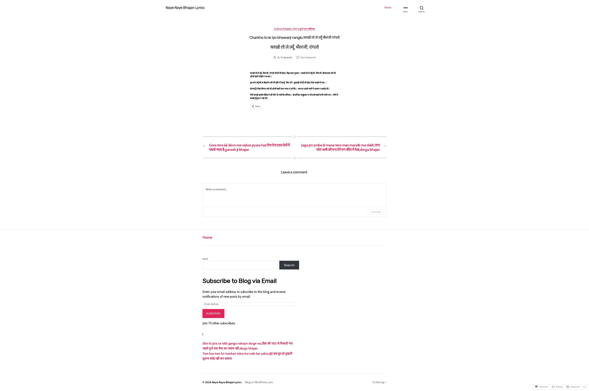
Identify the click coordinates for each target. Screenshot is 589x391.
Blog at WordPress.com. (259, 382)
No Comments (308, 57)
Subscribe (213, 313)
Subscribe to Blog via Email (239, 280)
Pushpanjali (286, 57)
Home (387, 7)
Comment (376, 212)
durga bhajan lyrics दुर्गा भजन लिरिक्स (294, 29)
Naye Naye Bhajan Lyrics (185, 8)
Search (205, 259)
